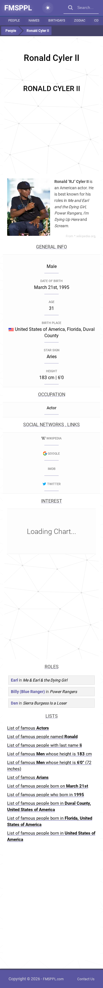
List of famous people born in (49, 806)
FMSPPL (18, 8)
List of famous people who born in (45, 794)
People (14, 20)
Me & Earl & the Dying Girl (45, 680)
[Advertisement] (51, 120)
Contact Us (85, 979)
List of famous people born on (47, 786)
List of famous (28, 728)
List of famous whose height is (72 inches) (49, 765)
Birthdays (56, 20)
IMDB (52, 469)
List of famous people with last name (44, 745)
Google (54, 454)
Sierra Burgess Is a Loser (45, 703)
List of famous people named (42, 736)
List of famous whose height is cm (49, 754)
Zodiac (79, 20)
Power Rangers (63, 691)
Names (34, 20)
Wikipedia (54, 438)
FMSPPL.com (53, 979)
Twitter (54, 484)
